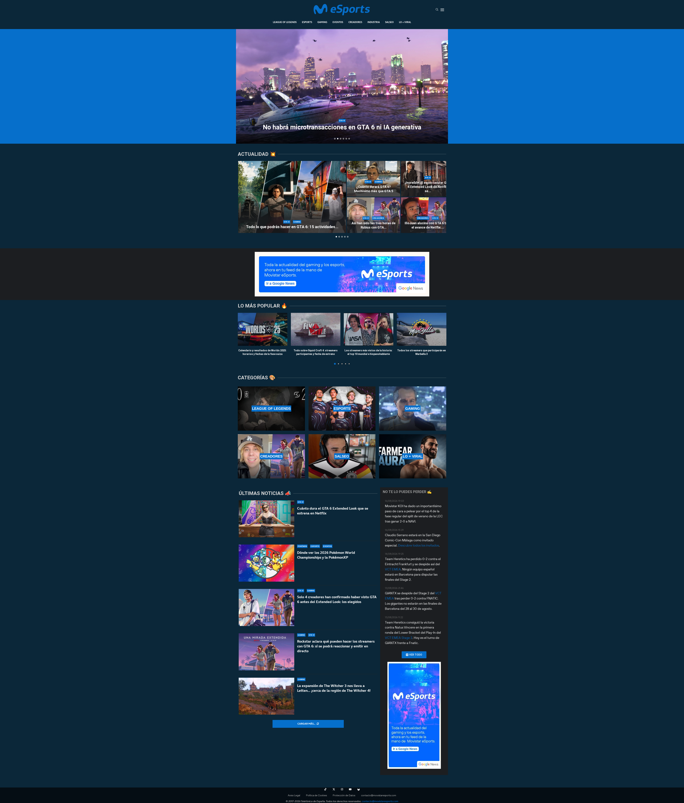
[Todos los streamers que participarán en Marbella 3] (421, 329)
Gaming (322, 22)
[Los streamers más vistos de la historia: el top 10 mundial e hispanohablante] (368, 329)
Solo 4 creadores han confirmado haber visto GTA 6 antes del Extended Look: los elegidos (337, 599)
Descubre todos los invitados (418, 545)
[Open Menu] (442, 10)
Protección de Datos (344, 795)
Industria (373, 22)
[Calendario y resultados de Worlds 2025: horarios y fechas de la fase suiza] (262, 329)
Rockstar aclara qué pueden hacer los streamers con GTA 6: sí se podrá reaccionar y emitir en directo (336, 646)
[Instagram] (342, 789)
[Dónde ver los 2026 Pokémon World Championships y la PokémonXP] (266, 563)
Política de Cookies (316, 795)
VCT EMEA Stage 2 (398, 638)
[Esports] (342, 408)
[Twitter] (334, 789)
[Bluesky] (358, 789)
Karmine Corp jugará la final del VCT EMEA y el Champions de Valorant (342, 124)
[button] (243, 86)
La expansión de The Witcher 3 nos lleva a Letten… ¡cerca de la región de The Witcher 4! (333, 688)
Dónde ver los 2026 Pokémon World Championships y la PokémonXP (326, 555)
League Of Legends (285, 22)
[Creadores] (271, 456)
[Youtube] (350, 789)
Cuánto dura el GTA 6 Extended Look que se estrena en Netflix (332, 511)
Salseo (389, 22)
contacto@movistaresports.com (378, 795)
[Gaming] (412, 408)
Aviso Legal (294, 795)
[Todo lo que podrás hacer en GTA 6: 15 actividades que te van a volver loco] (292, 197)
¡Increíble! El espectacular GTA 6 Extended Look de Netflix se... (427, 187)
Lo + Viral (405, 22)
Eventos (338, 22)
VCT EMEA (393, 569)
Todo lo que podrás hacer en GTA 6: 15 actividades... (292, 227)
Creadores (355, 22)
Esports (307, 22)
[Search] (437, 9)
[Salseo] (342, 456)
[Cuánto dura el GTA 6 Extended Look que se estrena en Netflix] (266, 518)
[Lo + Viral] (412, 456)
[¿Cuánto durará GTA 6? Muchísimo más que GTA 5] (373, 179)
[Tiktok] (325, 789)
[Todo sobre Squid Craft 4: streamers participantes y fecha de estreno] (315, 329)
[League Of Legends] (271, 408)
